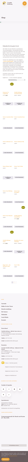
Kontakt (3, 320)
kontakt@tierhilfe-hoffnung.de (11, 340)
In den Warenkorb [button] (8, 128)
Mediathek (4, 314)
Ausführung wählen (8, 104)
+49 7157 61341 (8, 338)
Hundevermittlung (6, 309)
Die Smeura (4, 311)
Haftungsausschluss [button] (12, 455)
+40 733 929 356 (8, 356)
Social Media (4, 317)
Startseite (3, 303)
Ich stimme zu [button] (5, 459)
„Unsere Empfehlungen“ (8, 61)
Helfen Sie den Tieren (7, 306)
